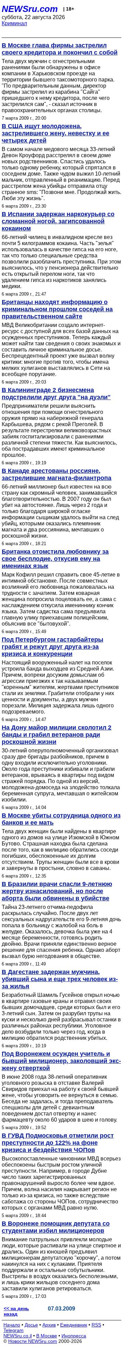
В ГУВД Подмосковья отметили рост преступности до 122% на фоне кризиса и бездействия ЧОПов (58, 1142)
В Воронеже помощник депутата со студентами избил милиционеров (56, 1227)
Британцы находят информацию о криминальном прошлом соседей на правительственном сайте (57, 309)
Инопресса (74, 1335)
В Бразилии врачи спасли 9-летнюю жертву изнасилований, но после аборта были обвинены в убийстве (57, 891)
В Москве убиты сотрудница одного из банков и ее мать (61, 819)
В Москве (46, 1335)
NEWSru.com (30, 9)
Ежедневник (73, 1325)
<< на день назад (16, 1311)
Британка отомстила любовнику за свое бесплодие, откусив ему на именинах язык (55, 558)
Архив (49, 1325)
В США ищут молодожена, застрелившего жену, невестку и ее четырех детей (55, 133)
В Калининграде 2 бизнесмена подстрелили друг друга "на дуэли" (56, 394)
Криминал (14, 23)
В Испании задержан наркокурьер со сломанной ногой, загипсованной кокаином (58, 221)
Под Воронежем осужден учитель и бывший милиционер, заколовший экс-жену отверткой (61, 1060)
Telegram (13, 1330)
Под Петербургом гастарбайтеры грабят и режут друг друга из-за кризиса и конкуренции (52, 646)
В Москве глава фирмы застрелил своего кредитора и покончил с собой (60, 49)
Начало (11, 1325)
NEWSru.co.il (17, 1335)
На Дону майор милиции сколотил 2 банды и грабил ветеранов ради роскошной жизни (56, 734)
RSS (96, 1325)
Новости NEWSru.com (32, 1341)
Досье (31, 1325)
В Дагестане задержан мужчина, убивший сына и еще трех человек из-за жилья (60, 979)
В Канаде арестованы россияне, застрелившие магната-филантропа (56, 474)
